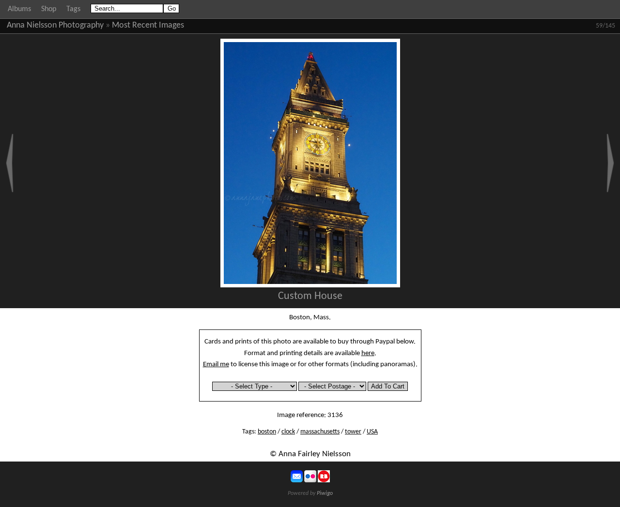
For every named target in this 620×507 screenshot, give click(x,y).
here (367, 353)
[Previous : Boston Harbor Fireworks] (9, 163)
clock (288, 431)
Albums (19, 9)
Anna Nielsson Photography (55, 25)
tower (353, 431)
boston (267, 431)
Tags (73, 9)
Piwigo (325, 493)
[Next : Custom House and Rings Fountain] (610, 163)
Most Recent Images (148, 25)
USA (372, 431)
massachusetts (320, 431)
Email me (216, 364)
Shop (48, 9)
